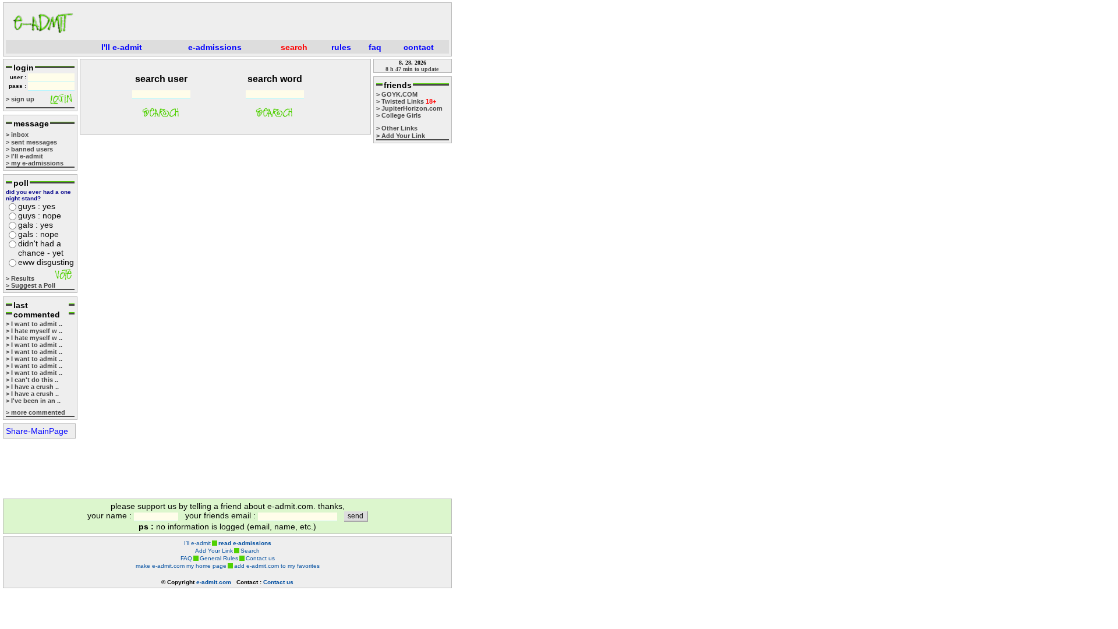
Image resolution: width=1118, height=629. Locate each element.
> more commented (35, 412)
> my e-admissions (34, 163)
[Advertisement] (265, 22)
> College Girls (398, 115)
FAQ (186, 558)
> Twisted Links (406, 101)
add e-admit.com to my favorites (277, 566)
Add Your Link (214, 550)
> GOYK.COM (397, 94)
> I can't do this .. (32, 379)
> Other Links (397, 128)
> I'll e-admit (24, 156)
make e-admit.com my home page (181, 566)
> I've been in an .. (33, 400)
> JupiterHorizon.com (409, 108)
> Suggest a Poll (30, 285)
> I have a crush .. (32, 386)
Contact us (260, 558)
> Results (20, 278)
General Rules (219, 558)
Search (250, 550)
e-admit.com (213, 582)
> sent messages (31, 142)
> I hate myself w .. (34, 330)
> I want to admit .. (34, 323)
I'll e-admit (197, 543)
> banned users (29, 149)
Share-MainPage (37, 431)
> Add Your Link (400, 135)
